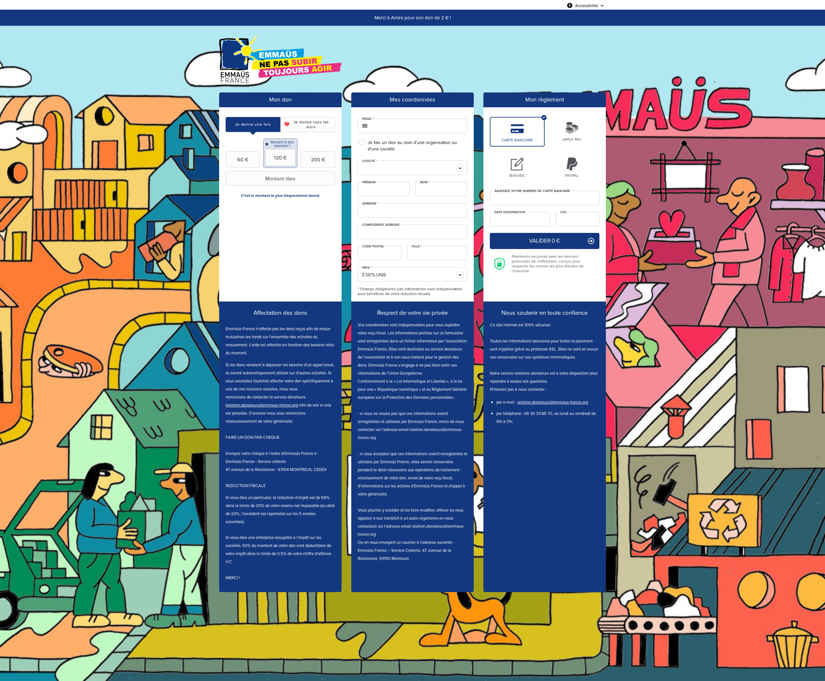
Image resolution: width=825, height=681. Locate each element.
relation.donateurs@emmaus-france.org (262, 405)
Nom (425, 182)
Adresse (370, 204)
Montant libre (280, 178)
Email (368, 119)
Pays (367, 268)
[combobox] (412, 167)
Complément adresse (381, 225)
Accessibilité (586, 5)
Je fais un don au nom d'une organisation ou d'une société (412, 145)
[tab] (253, 124)
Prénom (370, 182)
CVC (563, 212)
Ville (417, 246)
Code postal (374, 246)
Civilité (369, 161)
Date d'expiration (509, 212)
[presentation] (253, 124)
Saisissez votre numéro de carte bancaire (532, 191)
